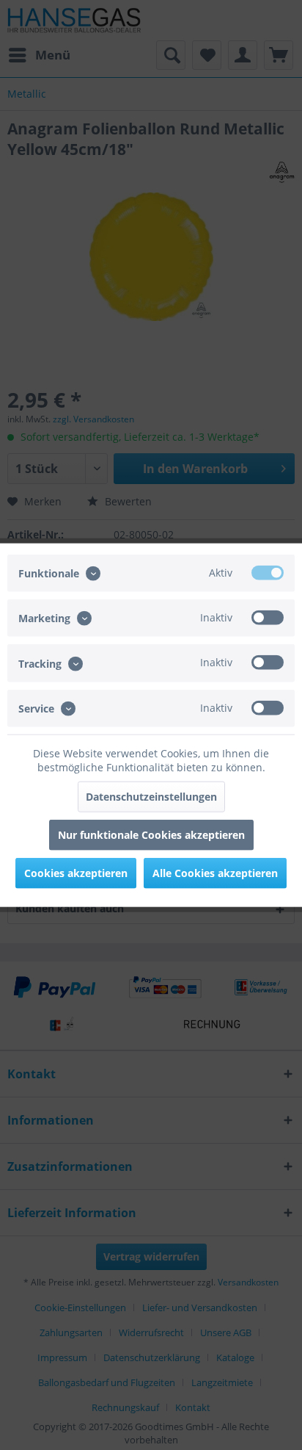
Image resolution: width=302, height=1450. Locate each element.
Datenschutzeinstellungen (151, 796)
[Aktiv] (267, 573)
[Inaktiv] (267, 617)
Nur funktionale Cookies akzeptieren (151, 834)
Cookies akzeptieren (76, 872)
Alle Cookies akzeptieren (215, 872)
